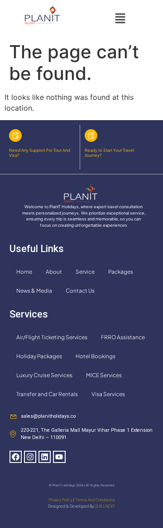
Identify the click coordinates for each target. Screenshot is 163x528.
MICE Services (104, 375)
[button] (120, 18)
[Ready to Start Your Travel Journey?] (91, 135)
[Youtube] (59, 457)
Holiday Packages (39, 356)
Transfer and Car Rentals (47, 394)
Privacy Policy (60, 500)
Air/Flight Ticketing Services (51, 337)
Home (24, 271)
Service (85, 271)
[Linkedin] (44, 457)
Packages (120, 271)
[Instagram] (30, 457)
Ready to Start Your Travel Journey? (109, 153)
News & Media (34, 290)
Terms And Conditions (95, 500)
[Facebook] (16, 457)
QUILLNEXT (105, 506)
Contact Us (80, 290)
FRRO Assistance (123, 337)
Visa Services (108, 394)
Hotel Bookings (95, 356)
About (54, 271)
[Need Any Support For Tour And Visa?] (15, 135)
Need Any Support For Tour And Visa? (39, 153)
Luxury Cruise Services (44, 375)
